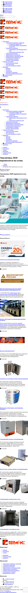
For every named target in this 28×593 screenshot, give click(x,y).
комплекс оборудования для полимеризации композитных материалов (12, 325)
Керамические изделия (9, 573)
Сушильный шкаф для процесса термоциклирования (11, 439)
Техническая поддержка (12, 63)
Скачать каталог (8, 75)
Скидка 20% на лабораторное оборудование (9, 259)
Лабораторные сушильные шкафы (14, 56)
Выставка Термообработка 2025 (7, 350)
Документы (9, 71)
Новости (8, 68)
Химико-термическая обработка (11, 570)
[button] (1, 15)
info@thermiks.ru (4, 104)
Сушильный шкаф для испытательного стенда (10, 499)
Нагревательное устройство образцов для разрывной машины (13, 469)
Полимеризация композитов (13, 57)
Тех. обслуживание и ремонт (13, 65)
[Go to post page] (12, 256)
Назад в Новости (5, 169)
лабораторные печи (15, 293)
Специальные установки (12, 59)
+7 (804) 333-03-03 (9, 581)
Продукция (6, 41)
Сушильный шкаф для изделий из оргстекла (9, 529)
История (8, 69)
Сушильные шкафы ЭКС (15, 44)
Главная (5, 147)
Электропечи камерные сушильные (15, 42)
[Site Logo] (11, 24)
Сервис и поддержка (8, 61)
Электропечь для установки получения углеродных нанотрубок (14, 378)
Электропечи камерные (12, 48)
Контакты (5, 76)
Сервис (5, 150)
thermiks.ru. (8, 591)
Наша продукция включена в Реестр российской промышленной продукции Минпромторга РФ (10, 289)
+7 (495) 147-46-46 (9, 579)
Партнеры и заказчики (11, 72)
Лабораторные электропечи (13, 55)
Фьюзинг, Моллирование (12, 60)
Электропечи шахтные (12, 53)
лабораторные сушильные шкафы (8, 294)
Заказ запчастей (10, 64)
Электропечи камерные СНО (16, 52)
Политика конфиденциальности (14, 73)
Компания (5, 67)
